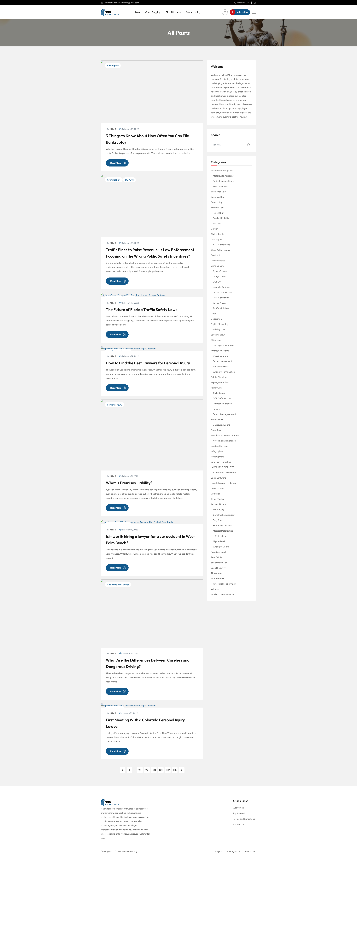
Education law (218, 334)
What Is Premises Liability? (129, 482)
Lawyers (218, 851)
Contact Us (238, 824)
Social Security (218, 567)
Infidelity (217, 408)
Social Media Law (219, 562)
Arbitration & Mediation (224, 472)
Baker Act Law (218, 197)
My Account (239, 813)
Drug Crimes (219, 276)
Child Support (219, 393)
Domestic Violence (222, 403)
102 (168, 770)
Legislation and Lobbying (223, 483)
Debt (213, 313)
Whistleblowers (221, 366)
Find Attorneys (173, 12)
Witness (215, 589)
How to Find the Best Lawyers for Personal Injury (148, 362)
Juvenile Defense (221, 287)
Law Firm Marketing (221, 461)
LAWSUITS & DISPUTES (222, 467)
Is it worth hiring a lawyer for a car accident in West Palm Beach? (150, 539)
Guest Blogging (152, 12)
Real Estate (216, 557)
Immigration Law (219, 446)
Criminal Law (113, 179)
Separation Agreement (224, 414)
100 (154, 770)
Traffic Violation (221, 308)
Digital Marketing (219, 324)
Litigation (215, 493)
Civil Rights (216, 239)
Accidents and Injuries (118, 584)
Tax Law (217, 223)
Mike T (113, 129)
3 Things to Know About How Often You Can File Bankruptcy (147, 139)
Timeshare (216, 573)
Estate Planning (218, 377)
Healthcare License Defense (225, 435)
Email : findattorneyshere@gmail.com (122, 2)
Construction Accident (224, 514)
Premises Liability (219, 552)
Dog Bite (217, 520)
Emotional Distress (222, 525)
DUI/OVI (129, 179)
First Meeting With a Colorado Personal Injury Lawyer (145, 723)
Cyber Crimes (220, 271)
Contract (215, 255)
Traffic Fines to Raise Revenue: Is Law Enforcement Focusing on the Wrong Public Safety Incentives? (150, 253)
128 (175, 770)
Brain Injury (218, 509)
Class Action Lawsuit (221, 249)
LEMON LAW (217, 488)
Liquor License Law (222, 292)
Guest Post (216, 430)
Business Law (217, 207)
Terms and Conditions (244, 818)
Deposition (216, 318)
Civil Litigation (218, 234)
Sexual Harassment (222, 361)
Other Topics (217, 499)
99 (146, 770)
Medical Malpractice (223, 530)
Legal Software (218, 477)
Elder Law (216, 340)
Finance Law (217, 419)
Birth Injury (220, 536)
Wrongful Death (221, 546)
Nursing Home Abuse (223, 345)
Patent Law (218, 212)
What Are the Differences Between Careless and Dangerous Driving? (148, 663)
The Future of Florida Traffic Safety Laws (141, 309)
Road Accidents (220, 186)
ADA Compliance (221, 244)
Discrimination (220, 355)
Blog (137, 12)
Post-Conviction (221, 297)
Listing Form (233, 851)
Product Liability (221, 218)
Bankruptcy (113, 65)
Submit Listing (193, 12)
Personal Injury (114, 404)
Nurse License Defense (224, 440)
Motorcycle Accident (223, 175)
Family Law (216, 387)
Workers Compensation (223, 594)
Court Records (218, 260)
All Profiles (238, 807)
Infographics (217, 451)
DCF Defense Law (222, 398)
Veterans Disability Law (224, 583)
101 (161, 770)
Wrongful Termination (224, 371)
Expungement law (220, 382)
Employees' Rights (220, 350)
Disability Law (218, 329)
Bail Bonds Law (218, 191)
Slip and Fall (219, 541)
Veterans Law (217, 578)
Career (214, 228)
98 (139, 770)
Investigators (217, 456)
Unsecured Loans (221, 424)
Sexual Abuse (219, 302)
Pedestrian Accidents (223, 181)
